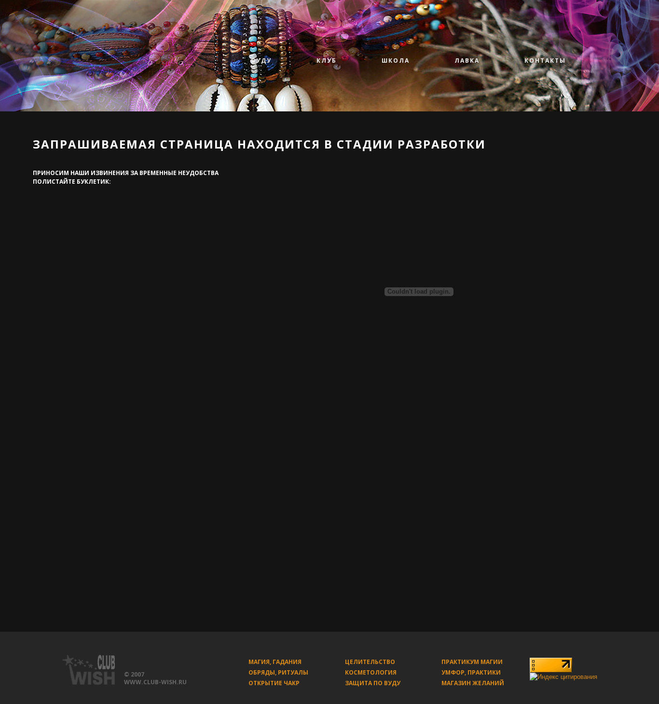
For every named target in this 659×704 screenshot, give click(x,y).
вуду (261, 60)
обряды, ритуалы (278, 672)
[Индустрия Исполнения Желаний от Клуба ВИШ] (81, 666)
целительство (370, 662)
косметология (371, 672)
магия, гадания (275, 662)
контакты (545, 60)
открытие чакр (274, 683)
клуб (326, 60)
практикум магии (472, 662)
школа (396, 60)
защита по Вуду (372, 683)
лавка (467, 60)
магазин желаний (472, 683)
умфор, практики (471, 672)
